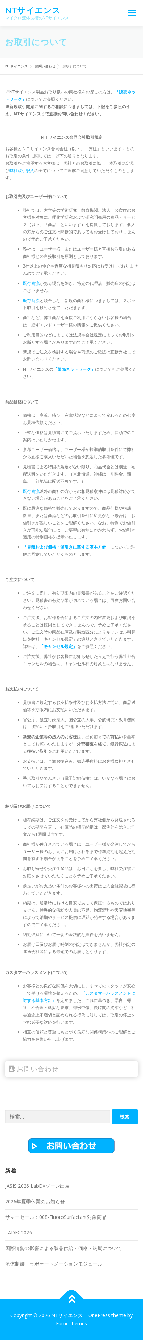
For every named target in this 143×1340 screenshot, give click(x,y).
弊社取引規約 (21, 170)
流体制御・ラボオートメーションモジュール (53, 1263)
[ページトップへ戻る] (71, 1299)
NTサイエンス (33, 10)
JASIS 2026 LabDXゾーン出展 (37, 1186)
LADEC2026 (18, 1232)
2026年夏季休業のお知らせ (35, 1201)
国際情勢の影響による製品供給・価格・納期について (63, 1248)
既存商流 (31, 283)
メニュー (132, 13)
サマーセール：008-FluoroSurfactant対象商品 (56, 1217)
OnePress (99, 1315)
